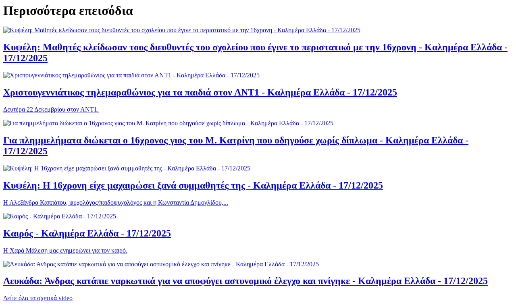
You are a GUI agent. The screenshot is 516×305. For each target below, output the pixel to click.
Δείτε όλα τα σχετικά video (38, 298)
